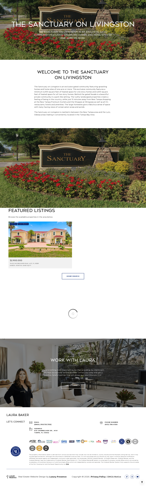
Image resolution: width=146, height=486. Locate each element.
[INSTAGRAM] (132, 477)
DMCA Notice (114, 477)
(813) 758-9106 (111, 424)
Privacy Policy (98, 477)
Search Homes (73, 276)
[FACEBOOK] (127, 477)
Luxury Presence (58, 477)
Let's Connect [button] (73, 385)
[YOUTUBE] (138, 477)
